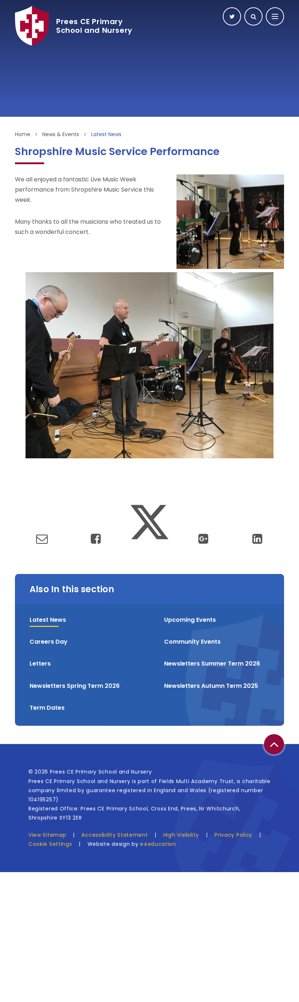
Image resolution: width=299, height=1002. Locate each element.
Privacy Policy (233, 835)
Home (22, 134)
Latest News (106, 134)
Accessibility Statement (114, 835)
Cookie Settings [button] (50, 844)
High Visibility (181, 835)
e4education (158, 844)
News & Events (60, 134)
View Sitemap (47, 835)
